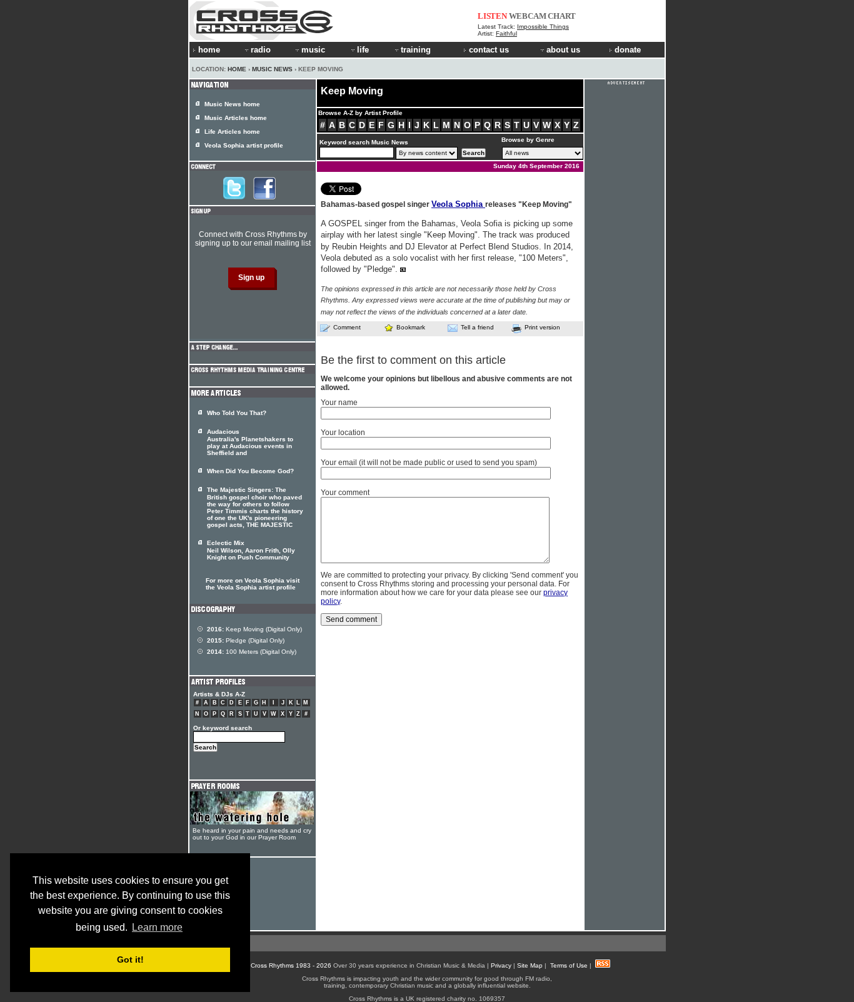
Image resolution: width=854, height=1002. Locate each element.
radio (261, 49)
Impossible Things (543, 26)
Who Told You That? (236, 412)
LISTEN (492, 16)
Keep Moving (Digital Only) (254, 629)
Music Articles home (235, 117)
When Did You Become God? (250, 471)
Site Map (530, 965)
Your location (343, 432)
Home (237, 69)
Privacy (501, 965)
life (363, 49)
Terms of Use (569, 965)
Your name (339, 402)
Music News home (232, 104)
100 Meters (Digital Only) (251, 651)
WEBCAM (527, 16)
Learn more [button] (157, 927)
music (313, 49)
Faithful (506, 33)
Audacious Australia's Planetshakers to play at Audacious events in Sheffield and (250, 442)
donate (628, 49)
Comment (347, 327)
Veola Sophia (458, 204)
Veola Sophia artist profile (243, 145)
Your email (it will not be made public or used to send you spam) (429, 462)
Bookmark (410, 327)
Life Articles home (232, 131)
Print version (542, 327)
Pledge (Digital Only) (245, 640)
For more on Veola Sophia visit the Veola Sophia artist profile (252, 584)
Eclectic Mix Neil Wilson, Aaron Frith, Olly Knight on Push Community (251, 550)
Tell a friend (477, 327)
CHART (562, 16)
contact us (489, 49)
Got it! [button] (130, 959)
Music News (272, 69)
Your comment (345, 492)
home (209, 49)
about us (563, 49)
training (416, 49)
